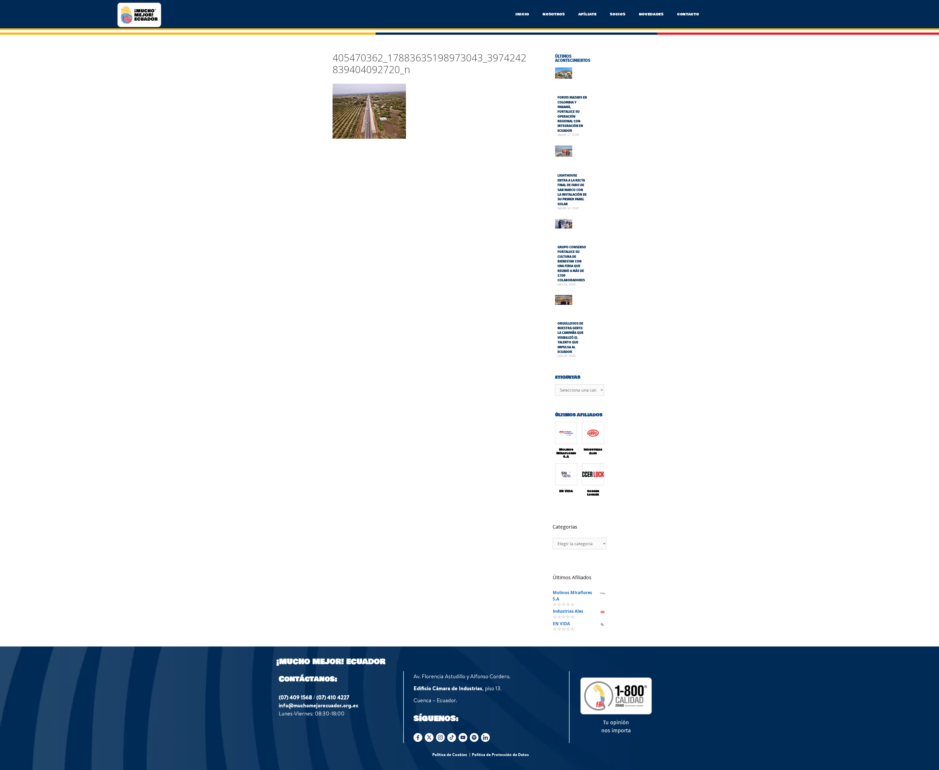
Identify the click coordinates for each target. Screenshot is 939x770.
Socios (617, 14)
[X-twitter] (429, 737)
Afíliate (587, 14)
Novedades (651, 14)
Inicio (522, 14)
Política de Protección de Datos (500, 754)
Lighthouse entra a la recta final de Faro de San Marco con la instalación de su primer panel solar (572, 189)
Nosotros (554, 14)
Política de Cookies (449, 754)
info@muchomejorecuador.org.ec (318, 705)
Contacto (688, 14)
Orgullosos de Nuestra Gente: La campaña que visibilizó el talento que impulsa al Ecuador (570, 337)
